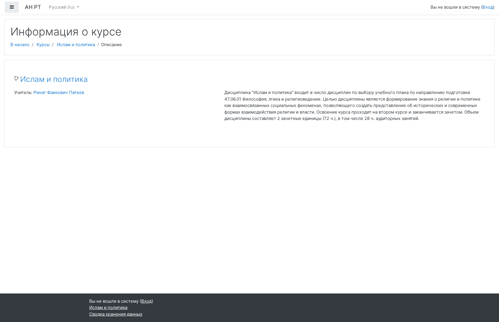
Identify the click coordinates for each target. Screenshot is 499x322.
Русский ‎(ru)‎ (62, 7)
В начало (19, 44)
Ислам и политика (76, 44)
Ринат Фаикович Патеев (58, 92)
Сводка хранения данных (115, 314)
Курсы (43, 44)
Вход (488, 7)
